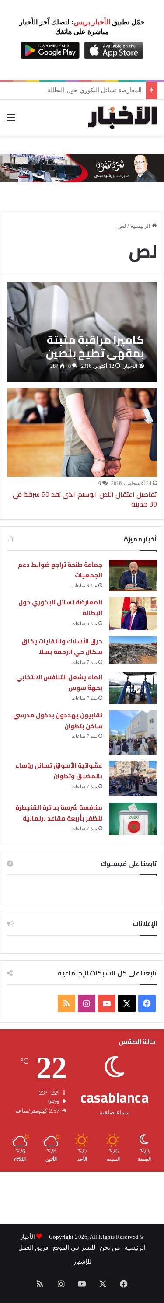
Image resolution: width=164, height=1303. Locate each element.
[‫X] (127, 1003)
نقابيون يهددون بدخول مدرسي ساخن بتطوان (57, 720)
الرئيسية (141, 226)
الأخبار (130, 366)
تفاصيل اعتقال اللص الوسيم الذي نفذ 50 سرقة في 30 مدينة (85, 499)
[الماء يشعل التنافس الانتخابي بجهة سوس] (133, 688)
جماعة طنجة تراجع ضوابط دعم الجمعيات (60, 570)
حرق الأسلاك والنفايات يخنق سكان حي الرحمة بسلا (61, 647)
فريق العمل (33, 1247)
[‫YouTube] (106, 1003)
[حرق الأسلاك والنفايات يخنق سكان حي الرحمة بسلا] (133, 650)
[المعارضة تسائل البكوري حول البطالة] (133, 613)
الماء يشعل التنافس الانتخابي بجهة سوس (59, 682)
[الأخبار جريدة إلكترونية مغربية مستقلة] (122, 117)
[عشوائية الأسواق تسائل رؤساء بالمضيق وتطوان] (133, 779)
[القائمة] (11, 121)
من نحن (110, 1247)
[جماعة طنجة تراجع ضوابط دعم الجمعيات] (133, 575)
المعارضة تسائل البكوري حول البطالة (60, 608)
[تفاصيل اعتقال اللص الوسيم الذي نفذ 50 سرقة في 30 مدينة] (82, 432)
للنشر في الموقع (74, 1247)
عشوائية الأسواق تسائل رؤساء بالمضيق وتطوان (58, 771)
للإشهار (82, 1261)
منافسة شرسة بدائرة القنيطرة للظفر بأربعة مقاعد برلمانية (58, 813)
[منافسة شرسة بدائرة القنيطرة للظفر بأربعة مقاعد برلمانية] (133, 819)
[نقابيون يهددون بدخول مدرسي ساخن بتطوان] (133, 732)
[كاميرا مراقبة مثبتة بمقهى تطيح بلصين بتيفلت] (82, 332)
